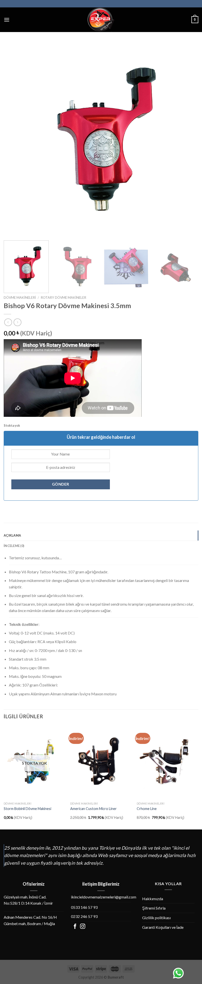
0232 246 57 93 (84, 916)
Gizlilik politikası (156, 917)
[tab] (101, 535)
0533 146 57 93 (84, 907)
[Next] (188, 139)
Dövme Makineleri (20, 297)
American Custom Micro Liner (93, 809)
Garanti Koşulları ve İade (163, 927)
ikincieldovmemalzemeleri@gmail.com (103, 897)
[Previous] (13, 139)
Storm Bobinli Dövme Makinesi (27, 809)
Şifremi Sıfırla (154, 908)
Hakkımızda (152, 898)
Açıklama (12, 535)
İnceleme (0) (14, 546)
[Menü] (7, 20)
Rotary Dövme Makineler (63, 297)
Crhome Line (147, 809)
